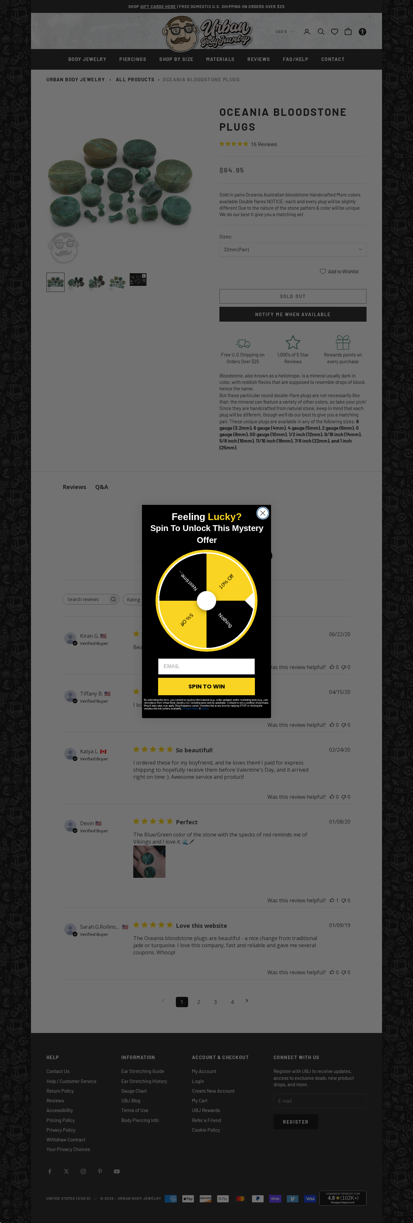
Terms (204, 708)
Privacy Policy (190, 708)
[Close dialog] (262, 513)
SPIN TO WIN (206, 686)
